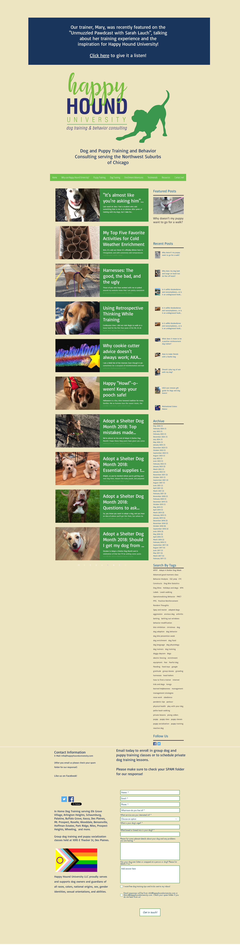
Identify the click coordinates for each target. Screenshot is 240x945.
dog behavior (171, 631)
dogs (169, 653)
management (177, 688)
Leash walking (166, 592)
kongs (169, 684)
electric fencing (159, 658)
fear (165, 662)
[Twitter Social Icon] (64, 799)
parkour (170, 701)
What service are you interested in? (135, 815)
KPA (181, 588)
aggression (157, 614)
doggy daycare (159, 653)
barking (156, 618)
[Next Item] (179, 205)
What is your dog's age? (130, 823)
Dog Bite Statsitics (171, 583)
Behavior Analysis (160, 579)
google (175, 666)
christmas (171, 627)
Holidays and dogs (170, 588)
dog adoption (158, 631)
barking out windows (170, 618)
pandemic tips (159, 701)
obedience (168, 697)
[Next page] (119, 565)
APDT (155, 570)
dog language (159, 644)
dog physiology (172, 644)
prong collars (172, 715)
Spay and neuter (160, 609)
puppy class (164, 719)
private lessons (159, 715)
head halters (168, 675)
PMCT (179, 596)
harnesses (157, 675)
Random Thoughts (161, 605)
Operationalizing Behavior (164, 596)
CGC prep (173, 579)
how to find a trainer (162, 680)
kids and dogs (159, 684)
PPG (155, 601)
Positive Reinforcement (168, 601)
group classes (168, 671)
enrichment (173, 658)
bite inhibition (159, 627)
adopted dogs (174, 609)
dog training (170, 649)
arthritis (179, 614)
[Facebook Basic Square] (154, 743)
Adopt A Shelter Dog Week (170, 570)
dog (178, 627)
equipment (157, 662)
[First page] (78, 565)
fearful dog (173, 662)
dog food (172, 640)
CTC (180, 579)
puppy (155, 719)
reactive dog (158, 728)
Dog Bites (157, 588)
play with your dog (175, 706)
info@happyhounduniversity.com (77, 755)
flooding (156, 666)
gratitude (157, 671)
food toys (166, 666)
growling (179, 671)
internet (176, 680)
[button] (99, 177)
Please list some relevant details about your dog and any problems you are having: (147, 840)
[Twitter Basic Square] (159, 743)
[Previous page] (84, 565)
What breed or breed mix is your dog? (136, 830)
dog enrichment (160, 640)
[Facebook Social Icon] (71, 799)
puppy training (177, 723)
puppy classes (176, 719)
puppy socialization (161, 723)
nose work (157, 697)
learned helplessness (161, 688)
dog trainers (158, 649)
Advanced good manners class (165, 574)
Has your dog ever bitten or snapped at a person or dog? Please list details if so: (148, 863)
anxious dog (169, 614)
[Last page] (125, 565)
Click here (99, 55)
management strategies (163, 693)
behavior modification (162, 623)
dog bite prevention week (164, 636)
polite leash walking (161, 710)
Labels (155, 592)
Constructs (157, 583)
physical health (159, 706)
